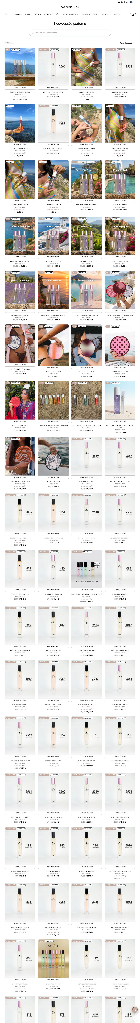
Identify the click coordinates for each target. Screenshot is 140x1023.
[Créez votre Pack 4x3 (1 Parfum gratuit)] (86, 569)
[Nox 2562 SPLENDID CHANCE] (20, 735)
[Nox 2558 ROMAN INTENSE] (120, 792)
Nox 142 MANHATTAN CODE (86, 984)
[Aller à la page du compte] (130, 14)
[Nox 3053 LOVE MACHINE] (120, 902)
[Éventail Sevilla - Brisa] (20, 400)
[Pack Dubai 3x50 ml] (120, 179)
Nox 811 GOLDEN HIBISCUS (20, 594)
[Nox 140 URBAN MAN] (53, 846)
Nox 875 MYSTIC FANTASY (20, 928)
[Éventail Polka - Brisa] (120, 345)
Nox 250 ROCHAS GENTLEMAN (20, 651)
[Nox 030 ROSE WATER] (20, 958)
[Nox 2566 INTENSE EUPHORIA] (53, 67)
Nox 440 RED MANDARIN (53, 594)
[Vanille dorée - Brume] (120, 123)
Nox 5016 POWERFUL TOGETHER (120, 871)
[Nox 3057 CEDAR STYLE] (20, 679)
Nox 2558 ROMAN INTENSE (120, 817)
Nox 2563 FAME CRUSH (120, 705)
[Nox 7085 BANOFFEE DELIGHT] (53, 123)
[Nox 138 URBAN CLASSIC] (120, 958)
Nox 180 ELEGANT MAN (53, 651)
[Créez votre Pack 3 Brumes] (20, 67)
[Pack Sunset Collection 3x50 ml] (53, 290)
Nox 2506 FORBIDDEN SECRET (120, 538)
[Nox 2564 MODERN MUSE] (86, 625)
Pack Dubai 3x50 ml (120, 205)
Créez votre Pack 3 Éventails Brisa (120, 315)
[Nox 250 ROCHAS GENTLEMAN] (20, 625)
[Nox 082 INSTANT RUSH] (120, 569)
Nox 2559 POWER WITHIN (86, 817)
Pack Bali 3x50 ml (86, 261)
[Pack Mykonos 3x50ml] (53, 236)
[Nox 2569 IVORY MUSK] (86, 456)
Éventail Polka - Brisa (120, 372)
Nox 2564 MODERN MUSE (86, 651)
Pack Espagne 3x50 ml (120, 261)
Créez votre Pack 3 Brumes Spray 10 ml (86, 426)
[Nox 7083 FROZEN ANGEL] (86, 679)
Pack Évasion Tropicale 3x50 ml (87, 315)
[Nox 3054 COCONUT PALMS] (53, 512)
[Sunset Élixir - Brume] (86, 67)
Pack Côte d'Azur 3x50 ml (20, 261)
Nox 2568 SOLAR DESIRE (120, 92)
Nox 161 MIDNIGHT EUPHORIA (86, 761)
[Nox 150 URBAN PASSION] (120, 735)
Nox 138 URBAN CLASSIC (120, 984)
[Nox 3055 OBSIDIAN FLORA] (86, 902)
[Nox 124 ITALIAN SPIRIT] (86, 846)
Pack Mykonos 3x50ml (53, 261)
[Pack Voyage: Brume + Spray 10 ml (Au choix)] (120, 400)
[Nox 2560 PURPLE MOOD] (53, 792)
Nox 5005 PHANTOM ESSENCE (20, 538)
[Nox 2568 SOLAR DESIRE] (120, 67)
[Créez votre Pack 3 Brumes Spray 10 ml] (86, 400)
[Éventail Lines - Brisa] (53, 345)
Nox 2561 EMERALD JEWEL (20, 817)
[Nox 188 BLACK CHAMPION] (20, 846)
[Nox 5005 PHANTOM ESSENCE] (20, 512)
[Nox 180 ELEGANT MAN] (53, 625)
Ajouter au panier (20, 88)
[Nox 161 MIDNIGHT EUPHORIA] (86, 735)
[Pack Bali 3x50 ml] (86, 236)
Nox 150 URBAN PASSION (120, 761)
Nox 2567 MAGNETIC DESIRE (120, 482)
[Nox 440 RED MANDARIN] (53, 569)
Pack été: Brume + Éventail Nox (20, 369)
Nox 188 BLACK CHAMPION (20, 871)
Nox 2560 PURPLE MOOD (53, 817)
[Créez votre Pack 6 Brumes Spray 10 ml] (53, 400)
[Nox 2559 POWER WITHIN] (86, 792)
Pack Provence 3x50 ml (20, 315)
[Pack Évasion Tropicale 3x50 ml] (86, 290)
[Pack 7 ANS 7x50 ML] (53, 958)
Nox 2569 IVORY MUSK (86, 482)
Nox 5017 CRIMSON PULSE (120, 651)
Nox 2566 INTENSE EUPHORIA (53, 92)
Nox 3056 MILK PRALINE (53, 928)
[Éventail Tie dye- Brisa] (86, 345)
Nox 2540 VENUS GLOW (86, 538)
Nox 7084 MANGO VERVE (53, 705)
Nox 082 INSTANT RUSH (120, 594)
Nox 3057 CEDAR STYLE (20, 705)
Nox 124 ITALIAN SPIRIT (86, 871)
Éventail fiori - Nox (53, 482)
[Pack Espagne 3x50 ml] (120, 236)
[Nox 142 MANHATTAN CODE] (86, 958)
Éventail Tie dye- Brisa (87, 372)
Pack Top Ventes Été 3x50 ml (86, 205)
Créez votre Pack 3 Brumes (20, 92)
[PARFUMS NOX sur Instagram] (122, 2)
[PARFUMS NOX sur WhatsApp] (127, 2)
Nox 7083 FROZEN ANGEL (86, 705)
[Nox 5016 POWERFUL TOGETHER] (120, 846)
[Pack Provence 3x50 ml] (20, 290)
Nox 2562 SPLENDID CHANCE (20, 761)
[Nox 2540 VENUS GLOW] (86, 512)
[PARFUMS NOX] (70, 7)
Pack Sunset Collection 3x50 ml (53, 315)
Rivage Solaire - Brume (86, 149)
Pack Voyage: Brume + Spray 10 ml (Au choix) (120, 427)
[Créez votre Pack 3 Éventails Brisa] (120, 290)
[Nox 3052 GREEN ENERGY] (53, 735)
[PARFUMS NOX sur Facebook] (119, 2)
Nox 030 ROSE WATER (20, 984)
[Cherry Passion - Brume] (20, 123)
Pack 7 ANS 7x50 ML (53, 984)
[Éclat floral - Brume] (53, 179)
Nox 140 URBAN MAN (53, 871)
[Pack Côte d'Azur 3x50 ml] (20, 236)
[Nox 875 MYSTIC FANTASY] (20, 902)
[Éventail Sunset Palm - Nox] (20, 456)
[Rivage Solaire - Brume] (86, 123)
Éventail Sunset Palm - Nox (20, 482)
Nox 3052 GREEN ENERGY (53, 761)
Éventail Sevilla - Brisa (20, 426)
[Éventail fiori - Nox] (53, 456)
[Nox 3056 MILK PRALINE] (53, 902)
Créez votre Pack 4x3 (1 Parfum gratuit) (86, 594)
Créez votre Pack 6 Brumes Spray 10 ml (53, 426)
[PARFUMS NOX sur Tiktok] (124, 2)
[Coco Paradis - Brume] (20, 179)
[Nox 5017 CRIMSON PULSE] (120, 625)
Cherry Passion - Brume (20, 149)
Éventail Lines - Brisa (53, 372)
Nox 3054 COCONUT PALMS (53, 538)
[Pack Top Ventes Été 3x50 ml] (86, 179)
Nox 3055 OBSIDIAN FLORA (86, 928)
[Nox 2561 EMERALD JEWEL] (20, 792)
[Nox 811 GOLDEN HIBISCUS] (20, 569)
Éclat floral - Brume (53, 205)
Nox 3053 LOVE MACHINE (120, 928)
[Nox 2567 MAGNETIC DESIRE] (120, 456)
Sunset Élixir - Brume (86, 92)
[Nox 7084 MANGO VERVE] (53, 679)
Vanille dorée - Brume (120, 149)
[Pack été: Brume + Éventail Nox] (20, 343)
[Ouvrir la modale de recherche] (6, 14)
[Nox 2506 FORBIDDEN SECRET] (120, 512)
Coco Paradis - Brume (20, 205)
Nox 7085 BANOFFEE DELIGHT (53, 149)
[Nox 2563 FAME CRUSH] (120, 679)
